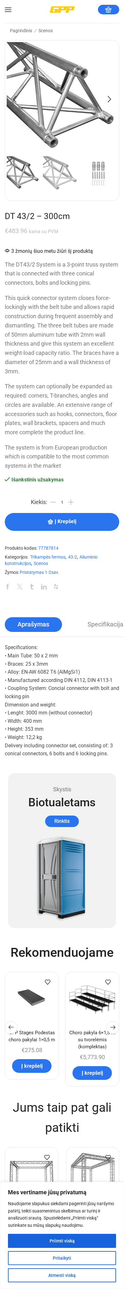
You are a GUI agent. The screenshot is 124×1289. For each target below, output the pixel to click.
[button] (15, 99)
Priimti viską (62, 1240)
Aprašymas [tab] (33, 624)
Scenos (45, 30)
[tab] (33, 624)
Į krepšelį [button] (32, 1066)
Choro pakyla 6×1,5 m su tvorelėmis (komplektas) (92, 1040)
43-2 (72, 557)
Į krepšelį (65, 521)
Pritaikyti (62, 1258)
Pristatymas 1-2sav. (39, 572)
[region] (62, 1235)
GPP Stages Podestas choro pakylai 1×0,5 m (32, 1036)
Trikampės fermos (47, 557)
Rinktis (62, 821)
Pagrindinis (21, 30)
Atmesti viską (62, 1275)
